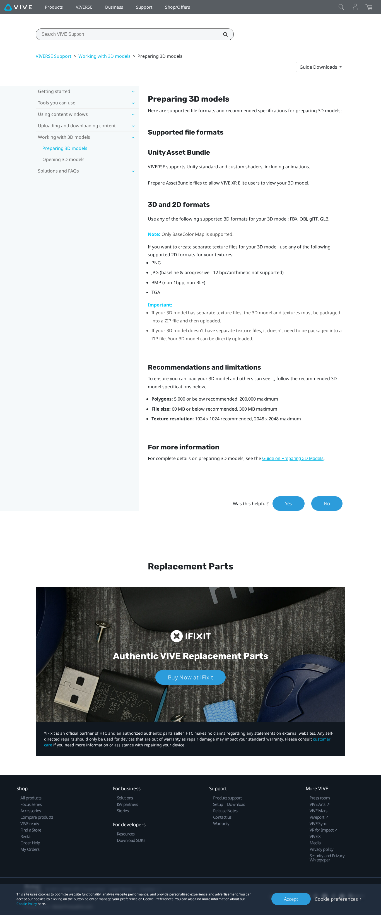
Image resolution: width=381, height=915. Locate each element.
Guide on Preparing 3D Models (293, 458)
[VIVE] (18, 7)
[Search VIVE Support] (222, 34)
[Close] (341, 7)
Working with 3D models (104, 56)
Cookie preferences (336, 899)
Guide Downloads (319, 67)
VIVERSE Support (53, 56)
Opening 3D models (63, 159)
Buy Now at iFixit (190, 677)
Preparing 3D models (64, 148)
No (327, 503)
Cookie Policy (26, 903)
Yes (288, 503)
